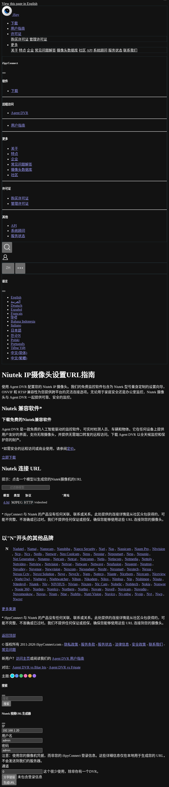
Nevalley (19, 569)
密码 (5, 746)
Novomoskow (23, 594)
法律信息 (122, 644)
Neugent (131, 564)
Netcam (58, 559)
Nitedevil (19, 584)
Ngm (86, 574)
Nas (111, 549)
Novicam (124, 589)
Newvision (52, 569)
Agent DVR (19, 113)
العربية (15, 301)
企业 (30, 50)
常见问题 (9, 650)
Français (16, 313)
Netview (35, 564)
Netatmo (44, 559)
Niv (45, 584)
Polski (15, 340)
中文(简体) (19, 353)
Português (18, 344)
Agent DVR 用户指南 (68, 658)
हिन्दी (14, 317)
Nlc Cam (101, 584)
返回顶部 (9, 635)
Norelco (52, 589)
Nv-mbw (125, 594)
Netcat (72, 559)
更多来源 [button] (9, 609)
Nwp (158, 594)
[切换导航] (20, 268)
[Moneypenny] (25, 676)
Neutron (146, 564)
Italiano (16, 325)
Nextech (133, 569)
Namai (32, 549)
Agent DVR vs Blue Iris (29, 667)
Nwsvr (17, 599)
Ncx (27, 554)
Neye (61, 574)
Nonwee (160, 584)
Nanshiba (63, 549)
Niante (111, 574)
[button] (5, 260)
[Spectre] (12, 676)
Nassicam (124, 549)
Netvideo (19, 564)
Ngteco (99, 574)
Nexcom (70, 569)
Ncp (18, 554)
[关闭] (4, 73)
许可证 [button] (16, 34)
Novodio (140, 589)
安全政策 (139, 644)
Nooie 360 (22, 589)
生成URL (9, 782)
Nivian (73, 584)
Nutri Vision (92, 594)
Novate (96, 589)
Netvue (67, 564)
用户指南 (18, 28)
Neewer (50, 554)
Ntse (64, 594)
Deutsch (16, 305)
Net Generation (23, 559)
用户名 (7, 736)
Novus (41, 594)
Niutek (34, 584)
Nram (53, 594)
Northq (83, 589)
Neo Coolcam (69, 554)
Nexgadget (86, 569)
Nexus (146, 569)
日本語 (16, 330)
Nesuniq (143, 554)
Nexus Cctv (21, 574)
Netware (81, 564)
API (89, 50)
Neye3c (74, 574)
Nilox (105, 579)
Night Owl (22, 579)
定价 (70, 449)
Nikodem (90, 579)
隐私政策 (71, 644)
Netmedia (131, 559)
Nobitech (131, 584)
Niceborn (126, 574)
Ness (130, 554)
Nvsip (139, 594)
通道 (5, 766)
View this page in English (19, 4)
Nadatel (18, 549)
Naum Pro (141, 549)
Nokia (146, 584)
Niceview (159, 574)
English (16, 297)
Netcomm (87, 559)
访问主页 (23, 658)
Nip (129, 579)
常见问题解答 (45, 50)
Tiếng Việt (18, 348)
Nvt (149, 594)
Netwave (97, 564)
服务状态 (115, 50)
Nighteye (39, 579)
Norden (38, 589)
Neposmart (115, 554)
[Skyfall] (21, 676)
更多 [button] (14, 45)
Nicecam (142, 574)
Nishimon (142, 579)
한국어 (16, 336)
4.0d (6, 502)
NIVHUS (58, 584)
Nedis (38, 554)
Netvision (51, 564)
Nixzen (86, 584)
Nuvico (110, 594)
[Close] (3, 723)
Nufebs (75, 594)
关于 (14, 50)
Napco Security (84, 549)
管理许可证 (38, 39)
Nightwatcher (59, 579)
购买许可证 (20, 39)
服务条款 (88, 644)
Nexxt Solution (43, 574)
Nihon (76, 579)
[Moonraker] (16, 676)
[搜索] (7, 247)
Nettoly (147, 559)
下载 (14, 23)
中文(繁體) (19, 358)
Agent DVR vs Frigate (65, 667)
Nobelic (116, 584)
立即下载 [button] (9, 457)
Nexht (102, 569)
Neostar (99, 554)
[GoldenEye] (30, 676)
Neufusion (114, 564)
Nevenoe (35, 569)
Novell (109, 589)
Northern (68, 589)
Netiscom (114, 559)
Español (16, 309)
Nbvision (158, 549)
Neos (86, 554)
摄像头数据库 (67, 50)
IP (3, 726)
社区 (82, 50)
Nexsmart (116, 569)
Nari (102, 549)
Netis (101, 559)
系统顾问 (100, 50)
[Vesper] (34, 676)
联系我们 (130, 50)
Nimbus (117, 579)
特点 (22, 50)
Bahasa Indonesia (23, 321)
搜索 (6, 704)
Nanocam (46, 549)
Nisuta (157, 579)
